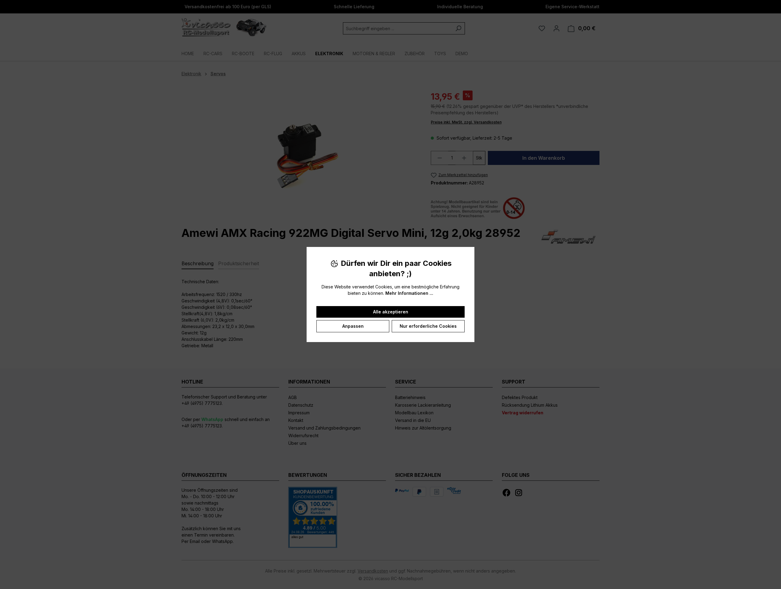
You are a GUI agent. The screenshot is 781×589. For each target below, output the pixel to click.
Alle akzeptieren (390, 311)
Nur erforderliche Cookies (428, 326)
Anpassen (353, 326)
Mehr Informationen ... (409, 293)
